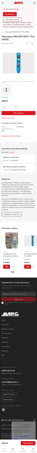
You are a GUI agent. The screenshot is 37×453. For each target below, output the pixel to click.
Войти (13, 451)
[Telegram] (22, 46)
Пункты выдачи (7, 333)
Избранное (23, 451)
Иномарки (5, 338)
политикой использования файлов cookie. (21, 436)
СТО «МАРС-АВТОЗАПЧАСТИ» (14, 420)
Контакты (5, 342)
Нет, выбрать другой (12, 19)
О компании (5, 346)
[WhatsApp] (31, 46)
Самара (12, 152)
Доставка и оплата (8, 329)
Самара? (16, 9)
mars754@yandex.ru (10, 382)
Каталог (4, 451)
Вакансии (5, 351)
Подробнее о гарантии (11, 214)
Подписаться (18, 299)
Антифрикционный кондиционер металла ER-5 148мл (10, 255)
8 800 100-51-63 (8, 371)
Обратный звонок (9, 394)
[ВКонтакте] (25, 46)
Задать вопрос (8, 399)
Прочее (5, 251)
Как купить (5, 324)
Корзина (33, 451)
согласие (9, 302)
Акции (4, 320)
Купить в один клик (8, 118)
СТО (3, 355)
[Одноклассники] (28, 46)
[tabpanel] (12, 250)
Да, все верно (9, 14)
